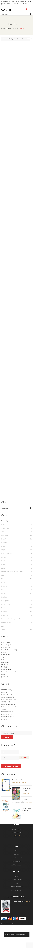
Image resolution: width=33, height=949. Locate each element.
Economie (4, 568)
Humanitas (4, 645)
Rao (2, 660)
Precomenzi (4, 615)
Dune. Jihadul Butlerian (16, 213)
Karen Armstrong (17, 270)
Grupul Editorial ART (7, 650)
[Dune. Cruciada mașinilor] (16, 125)
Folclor (3, 582)
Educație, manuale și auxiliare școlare (12, 572)
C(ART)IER (4, 702)
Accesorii (4, 524)
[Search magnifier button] (30, 14)
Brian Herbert (11, 100)
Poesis (3, 719)
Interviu (3, 590)
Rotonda (4, 692)
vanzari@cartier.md (16, 832)
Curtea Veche (5, 655)
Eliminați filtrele (11, 766)
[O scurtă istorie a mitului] (16, 241)
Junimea (3, 677)
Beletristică (16, 91)
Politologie (4, 611)
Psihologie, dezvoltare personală (10, 619)
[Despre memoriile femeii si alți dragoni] (16, 295)
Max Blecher (5, 669)
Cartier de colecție (7, 699)
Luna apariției (5, 600)
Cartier (3, 642)
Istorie (3, 593)
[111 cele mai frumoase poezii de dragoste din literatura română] (16, 350)
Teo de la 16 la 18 (16, 436)
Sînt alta (17, 491)
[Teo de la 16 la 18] (16, 407)
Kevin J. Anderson (22, 100)
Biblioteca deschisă (7, 707)
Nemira (3, 667)
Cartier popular (6, 690)
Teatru (3, 630)
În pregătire (4, 586)
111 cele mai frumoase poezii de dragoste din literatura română (16, 380)
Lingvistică (4, 597)
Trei (2, 657)
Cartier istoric (5, 695)
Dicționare (4, 557)
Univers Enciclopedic (8, 672)
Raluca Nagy (17, 324)
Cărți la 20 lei (5, 546)
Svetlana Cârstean (17, 494)
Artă (2, 532)
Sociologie (4, 626)
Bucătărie (4, 542)
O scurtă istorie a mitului (16, 267)
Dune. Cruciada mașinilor (16, 155)
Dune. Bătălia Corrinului (16, 97)
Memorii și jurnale (16, 319)
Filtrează (24, 757)
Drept (3, 561)
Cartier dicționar (6, 712)
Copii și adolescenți (6, 553)
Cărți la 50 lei (5, 550)
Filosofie (3, 579)
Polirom (3, 647)
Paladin (3, 674)
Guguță (3, 665)
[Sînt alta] (16, 464)
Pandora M (4, 662)
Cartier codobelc (6, 697)
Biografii (3, 539)
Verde (3, 709)
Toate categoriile (6, 521)
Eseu (2, 575)
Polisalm (4, 652)
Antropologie (5, 528)
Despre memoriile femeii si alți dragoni (16, 322)
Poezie (16, 373)
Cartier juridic (5, 714)
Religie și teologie (16, 264)
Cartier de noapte (6, 717)
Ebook (3, 564)
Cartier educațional (7, 704)
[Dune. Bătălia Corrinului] (16, 68)
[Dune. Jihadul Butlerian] (16, 183)
